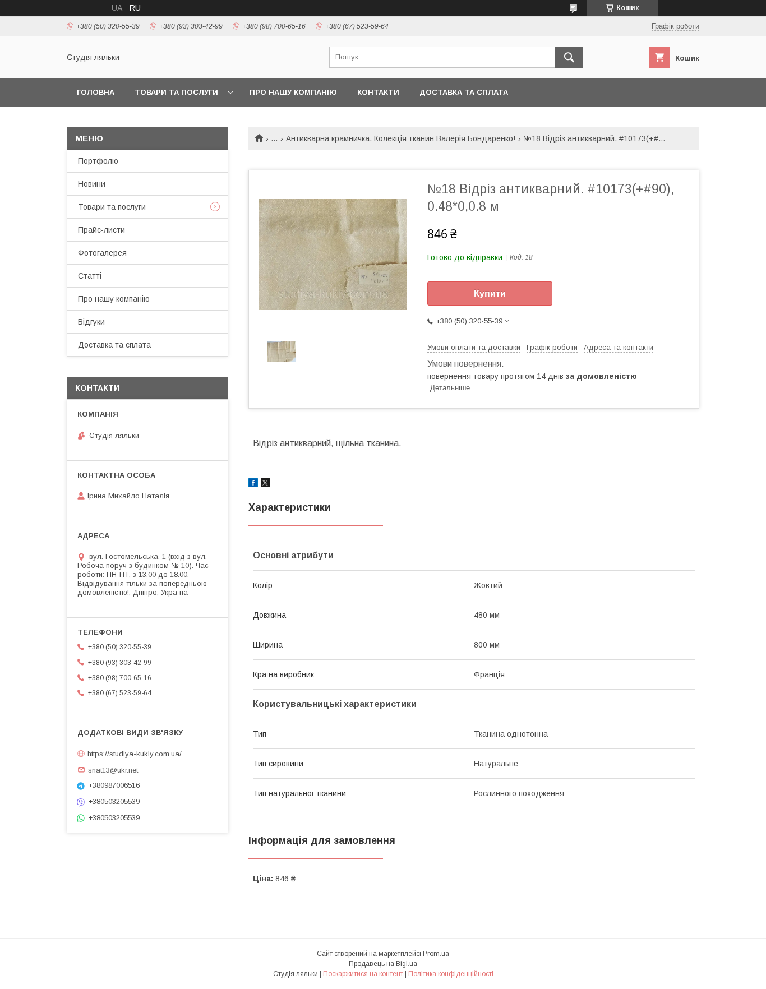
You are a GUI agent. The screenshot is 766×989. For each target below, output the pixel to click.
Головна (95, 92)
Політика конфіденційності (450, 974)
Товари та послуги (176, 92)
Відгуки (91, 321)
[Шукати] (569, 57)
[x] (265, 484)
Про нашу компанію (293, 92)
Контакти (378, 92)
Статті (89, 275)
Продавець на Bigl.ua (383, 964)
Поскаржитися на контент (363, 974)
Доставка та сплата (463, 92)
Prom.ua (436, 954)
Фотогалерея (102, 252)
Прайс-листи (101, 229)
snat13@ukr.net (113, 769)
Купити (490, 293)
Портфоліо (98, 160)
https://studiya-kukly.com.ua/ (134, 754)
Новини (91, 183)
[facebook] (253, 484)
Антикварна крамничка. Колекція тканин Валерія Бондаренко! (400, 138)
